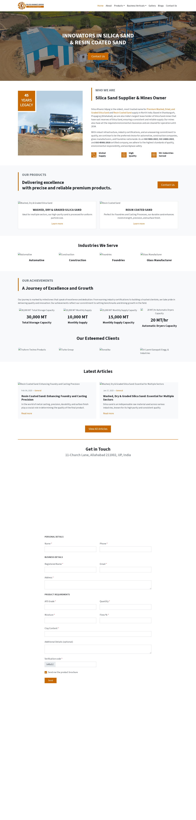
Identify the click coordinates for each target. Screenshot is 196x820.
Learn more (57, 223)
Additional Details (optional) (59, 641)
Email (103, 564)
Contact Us (171, 5)
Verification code (53, 658)
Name (48, 543)
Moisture (50, 614)
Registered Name (54, 564)
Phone (104, 543)
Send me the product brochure (63, 672)
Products (118, 5)
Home (100, 5)
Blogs (161, 5)
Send (50, 680)
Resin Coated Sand (122, 112)
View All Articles (98, 429)
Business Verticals (136, 5)
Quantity (105, 601)
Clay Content (52, 628)
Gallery (152, 5)
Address (49, 577)
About (109, 5)
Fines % (104, 614)
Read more (26, 413)
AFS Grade (50, 601)
